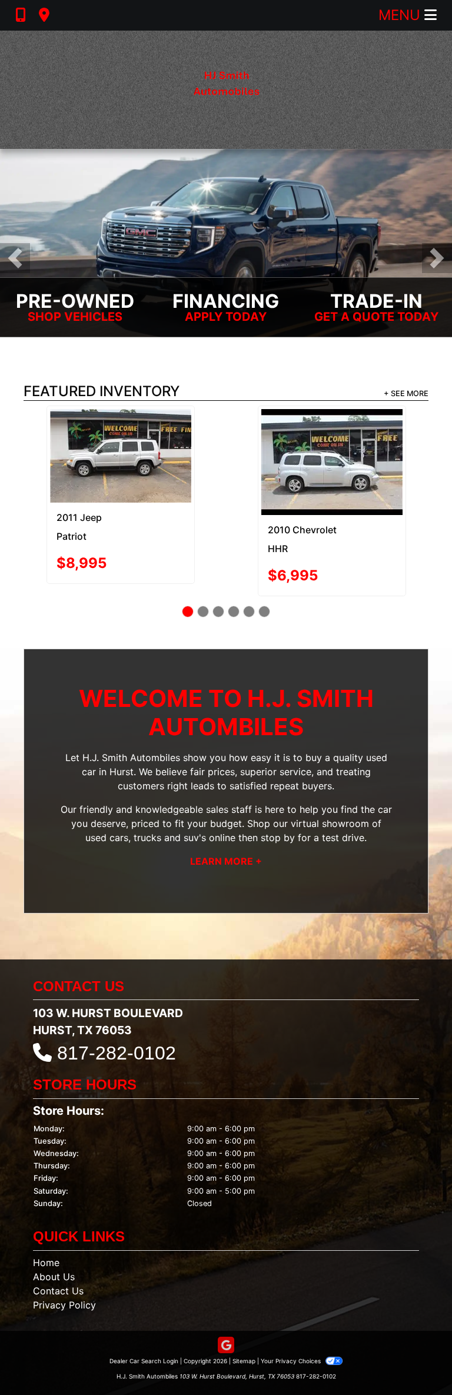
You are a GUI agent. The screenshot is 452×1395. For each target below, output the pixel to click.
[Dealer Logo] (226, 90)
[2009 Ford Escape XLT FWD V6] (331, 431)
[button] (15, 258)
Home (46, 1218)
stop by (278, 793)
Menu (401, 15)
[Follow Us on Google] (226, 1301)
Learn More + (226, 816)
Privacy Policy (64, 1260)
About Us (54, 1232)
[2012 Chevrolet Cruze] (120, 439)
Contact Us (58, 1246)
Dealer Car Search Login (143, 1316)
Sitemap (243, 1316)
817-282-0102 (116, 1008)
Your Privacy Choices (292, 1316)
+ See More (406, 393)
